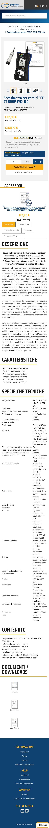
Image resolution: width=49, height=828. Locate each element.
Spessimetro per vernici (25, 29)
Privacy (24, 756)
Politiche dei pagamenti (24, 783)
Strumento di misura (33, 26)
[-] (35, 161)
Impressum (24, 751)
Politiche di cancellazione (24, 764)
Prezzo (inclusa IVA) (13, 131)
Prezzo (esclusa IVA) (13, 120)
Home (19, 26)
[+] (40, 161)
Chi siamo (24, 794)
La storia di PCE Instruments (24, 798)
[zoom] (24, 83)
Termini (24, 760)
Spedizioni (25, 775)
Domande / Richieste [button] (24, 172)
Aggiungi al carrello (23, 166)
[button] (8, 91)
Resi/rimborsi (24, 779)
